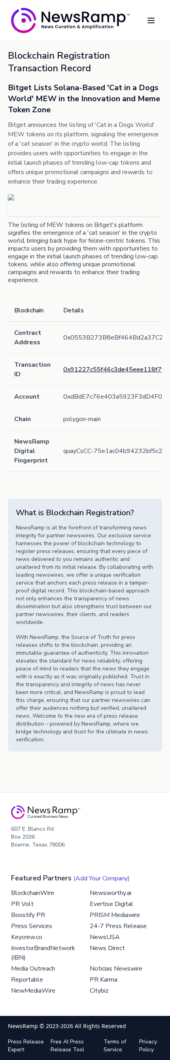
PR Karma (103, 979)
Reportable (27, 979)
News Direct (107, 948)
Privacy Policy (148, 1045)
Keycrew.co (26, 937)
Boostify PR (28, 915)
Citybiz (99, 990)
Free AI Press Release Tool (67, 1045)
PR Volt (22, 904)
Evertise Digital (111, 904)
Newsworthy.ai (110, 893)
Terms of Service (115, 1045)
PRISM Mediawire (115, 915)
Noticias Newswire (116, 968)
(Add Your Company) (102, 878)
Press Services (31, 926)
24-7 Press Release (118, 926)
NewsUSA (105, 937)
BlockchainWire (32, 893)
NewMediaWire (33, 990)
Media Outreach (33, 968)
